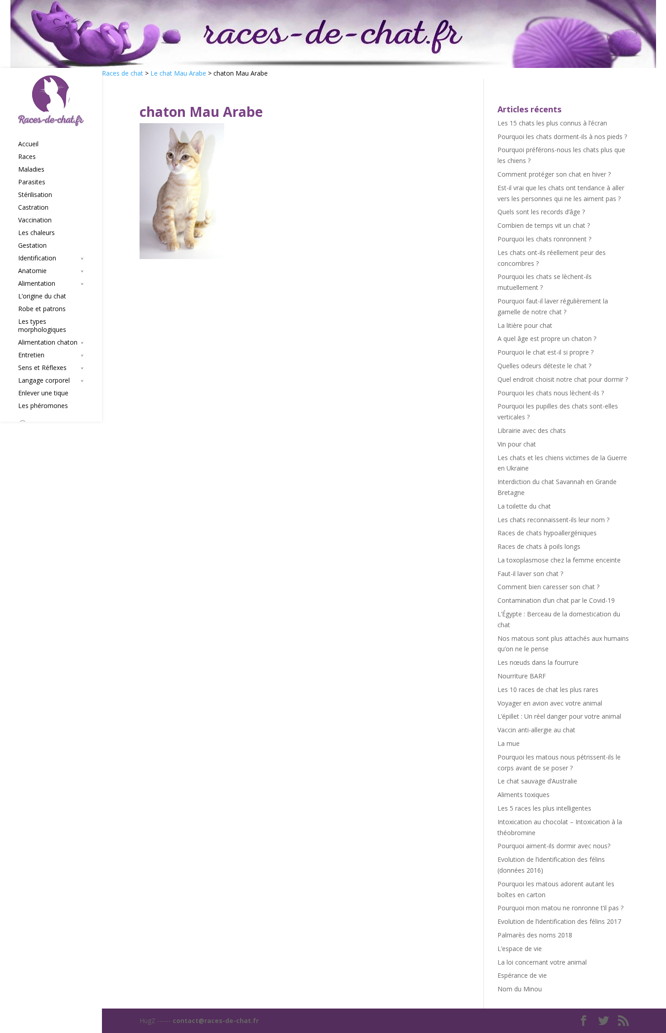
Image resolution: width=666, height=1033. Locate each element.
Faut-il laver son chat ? (530, 573)
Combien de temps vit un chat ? (543, 225)
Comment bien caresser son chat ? (548, 586)
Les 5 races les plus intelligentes (544, 808)
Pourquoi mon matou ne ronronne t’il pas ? (560, 907)
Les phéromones (43, 406)
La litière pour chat (524, 325)
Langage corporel (44, 380)
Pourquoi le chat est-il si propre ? (545, 352)
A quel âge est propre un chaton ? (546, 338)
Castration (33, 207)
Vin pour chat (516, 444)
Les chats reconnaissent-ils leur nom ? (553, 519)
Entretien (31, 355)
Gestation (32, 245)
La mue (508, 743)
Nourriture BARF (521, 676)
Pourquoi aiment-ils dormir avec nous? (553, 845)
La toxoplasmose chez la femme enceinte (559, 560)
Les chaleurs (36, 233)
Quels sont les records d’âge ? (541, 211)
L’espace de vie (519, 948)
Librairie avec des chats (531, 430)
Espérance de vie (522, 975)
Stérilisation (35, 195)
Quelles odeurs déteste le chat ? (544, 365)
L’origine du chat (42, 296)
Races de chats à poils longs (538, 546)
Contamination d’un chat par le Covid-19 (556, 600)
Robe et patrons (42, 309)
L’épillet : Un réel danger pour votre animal (559, 716)
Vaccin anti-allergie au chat (536, 730)
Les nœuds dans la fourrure (538, 662)
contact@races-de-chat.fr (216, 1020)
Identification (37, 258)
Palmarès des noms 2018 (534, 935)
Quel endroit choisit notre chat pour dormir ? (562, 379)
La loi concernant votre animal (542, 962)
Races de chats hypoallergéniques (547, 533)
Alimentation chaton (47, 342)
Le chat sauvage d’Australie (537, 781)
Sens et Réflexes (42, 368)
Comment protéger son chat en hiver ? (554, 174)
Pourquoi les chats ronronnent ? (544, 239)
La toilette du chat (524, 506)
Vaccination (35, 220)
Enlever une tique (43, 393)
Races (27, 157)
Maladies (31, 169)
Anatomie (32, 271)
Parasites (31, 182)
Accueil (28, 144)
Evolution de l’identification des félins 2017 (559, 921)
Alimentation (36, 283)
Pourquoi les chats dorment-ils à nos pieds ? (562, 136)
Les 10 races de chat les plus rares (547, 689)
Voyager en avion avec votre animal (549, 703)
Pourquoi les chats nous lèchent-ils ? (550, 393)
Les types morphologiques (42, 325)
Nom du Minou (519, 989)
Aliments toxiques (523, 794)
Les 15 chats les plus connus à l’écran (552, 123)
